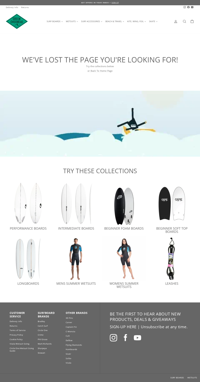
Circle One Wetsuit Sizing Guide (22, 349)
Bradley (41, 321)
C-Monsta (70, 331)
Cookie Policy (16, 339)
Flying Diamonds (74, 345)
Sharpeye (42, 348)
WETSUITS (192, 377)
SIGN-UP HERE (123, 326)
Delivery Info (12, 7)
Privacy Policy (16, 334)
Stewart (41, 353)
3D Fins (69, 318)
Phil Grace (43, 339)
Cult (68, 336)
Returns (25, 7)
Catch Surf (43, 326)
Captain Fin (71, 327)
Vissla (68, 362)
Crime (40, 334)
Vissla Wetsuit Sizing (19, 343)
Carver (69, 322)
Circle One (43, 330)
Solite (68, 358)
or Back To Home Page (100, 70)
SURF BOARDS (177, 377)
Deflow (69, 340)
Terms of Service (18, 330)
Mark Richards (45, 343)
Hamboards (71, 349)
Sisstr (68, 354)
